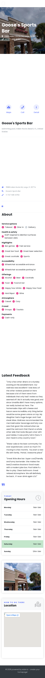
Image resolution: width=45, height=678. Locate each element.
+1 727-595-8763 (12, 39)
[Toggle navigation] (3, 3)
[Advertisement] (22, 78)
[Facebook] (3, 206)
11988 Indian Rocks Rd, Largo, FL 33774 (21, 36)
